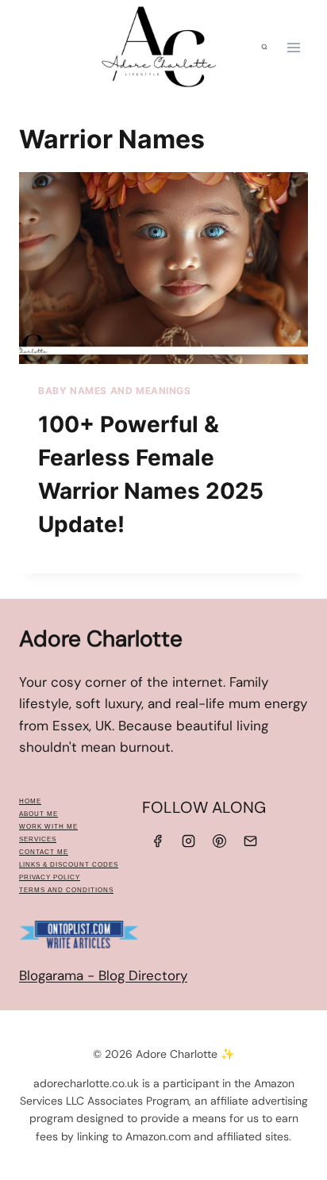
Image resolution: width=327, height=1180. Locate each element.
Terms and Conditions (66, 890)
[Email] (250, 840)
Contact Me (43, 852)
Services (37, 839)
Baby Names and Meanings (114, 391)
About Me (38, 814)
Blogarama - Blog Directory (103, 975)
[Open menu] (293, 47)
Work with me (48, 826)
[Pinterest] (219, 840)
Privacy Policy (49, 877)
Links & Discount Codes (68, 864)
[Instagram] (188, 840)
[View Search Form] (264, 47)
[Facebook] (157, 840)
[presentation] (163, 268)
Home (30, 801)
